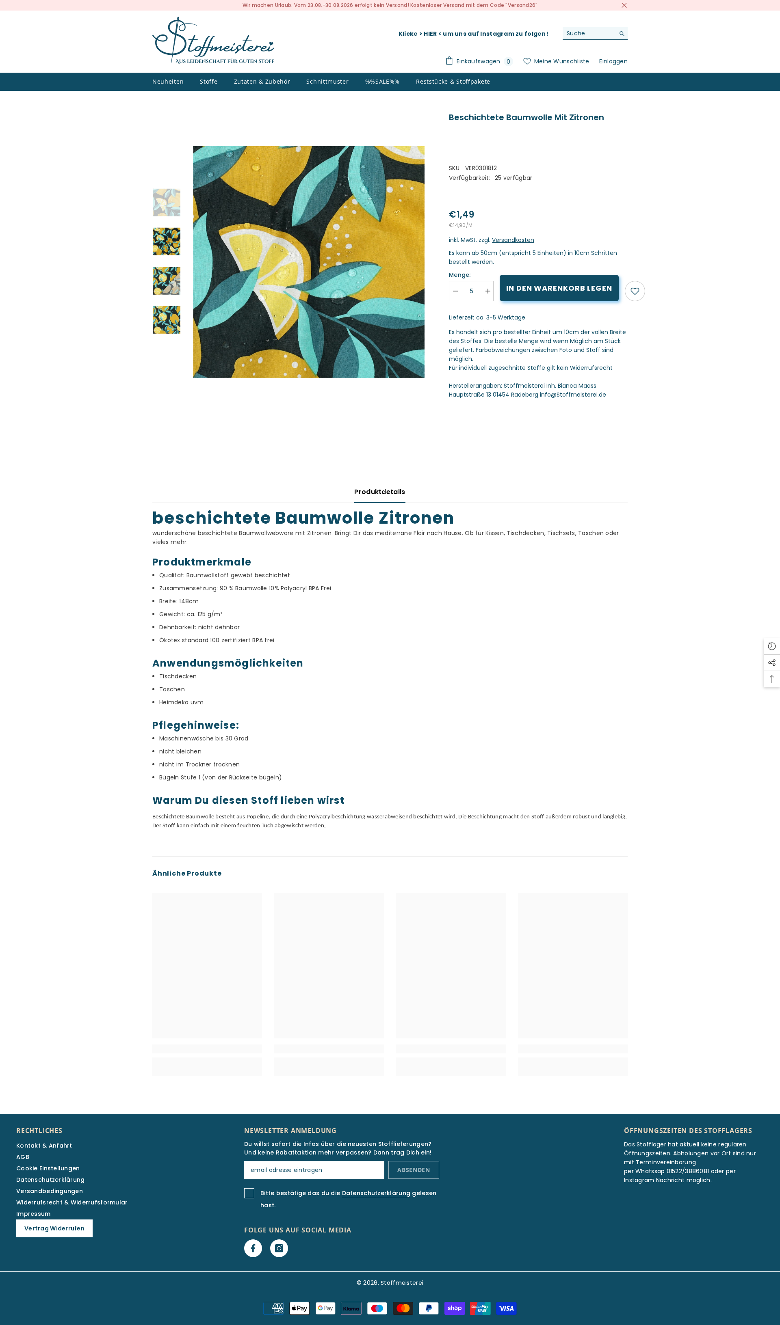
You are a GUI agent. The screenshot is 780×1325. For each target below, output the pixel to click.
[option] (309, 261)
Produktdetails (379, 491)
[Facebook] (253, 1248)
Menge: (460, 275)
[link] (635, 291)
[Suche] (595, 33)
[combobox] (589, 33)
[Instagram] (279, 1248)
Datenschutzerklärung (376, 1193)
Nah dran (624, 5)
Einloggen (613, 61)
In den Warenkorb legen (559, 288)
